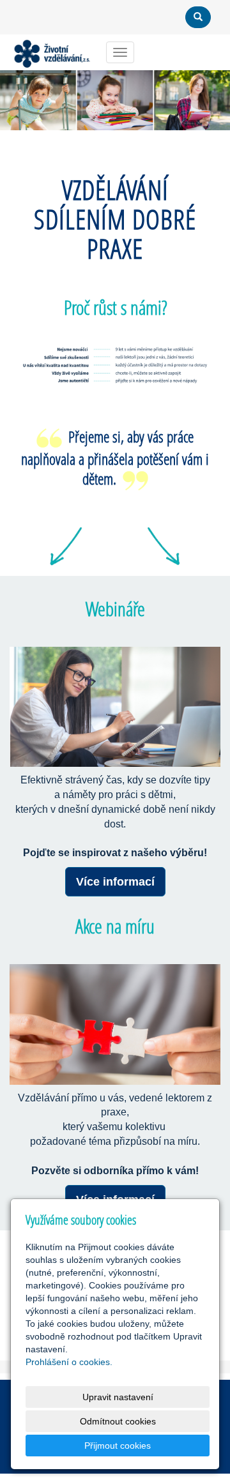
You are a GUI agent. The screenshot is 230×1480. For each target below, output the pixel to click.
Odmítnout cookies (118, 1421)
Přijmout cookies (117, 1445)
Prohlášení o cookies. (69, 1362)
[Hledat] (198, 17)
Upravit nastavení (117, 1397)
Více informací (115, 881)
